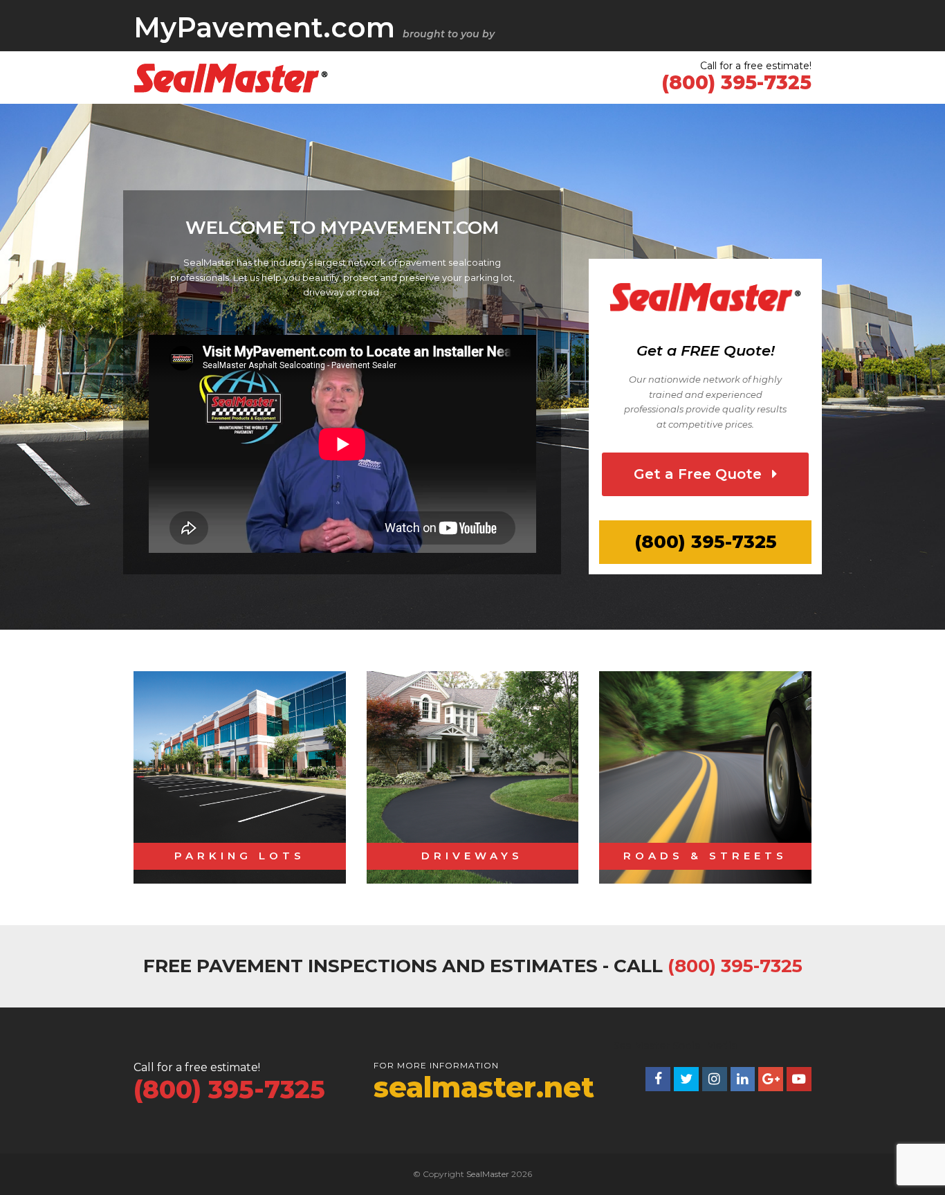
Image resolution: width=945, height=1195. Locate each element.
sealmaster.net (484, 1087)
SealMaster (487, 1174)
